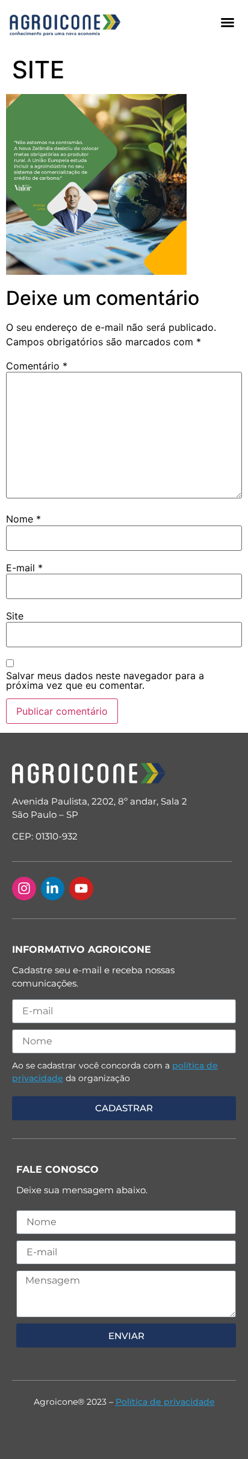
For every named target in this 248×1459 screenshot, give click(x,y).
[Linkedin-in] (53, 889)
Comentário (36, 366)
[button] (227, 22)
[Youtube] (81, 889)
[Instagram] (24, 889)
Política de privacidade (165, 1401)
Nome (23, 519)
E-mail (24, 568)
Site (14, 616)
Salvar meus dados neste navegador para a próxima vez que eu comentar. (105, 680)
